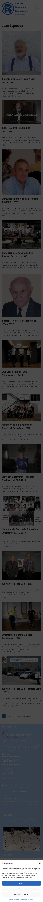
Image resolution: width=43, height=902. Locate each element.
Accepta (21, 883)
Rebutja (21, 889)
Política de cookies (14, 899)
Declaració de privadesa (26, 899)
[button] (40, 863)
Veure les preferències (21, 895)
